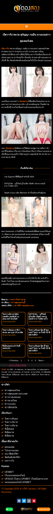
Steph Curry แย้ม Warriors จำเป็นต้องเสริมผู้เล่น (25, 193)
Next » (41, 360)
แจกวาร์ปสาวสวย (17, 299)
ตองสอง (32, 488)
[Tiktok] (29, 501)
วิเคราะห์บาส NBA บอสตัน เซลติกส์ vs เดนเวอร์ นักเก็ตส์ (10, 316)
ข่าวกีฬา (10, 370)
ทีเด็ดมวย (5, 377)
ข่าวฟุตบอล (19, 370)
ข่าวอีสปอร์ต (46, 372)
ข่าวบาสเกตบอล (14, 372)
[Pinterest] (34, 501)
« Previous (13, 360)
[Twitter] (24, 501)
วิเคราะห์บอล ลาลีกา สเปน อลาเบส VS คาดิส (12, 331)
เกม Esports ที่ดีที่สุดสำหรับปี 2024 (19, 177)
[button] (26, 26)
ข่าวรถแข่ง (26, 372)
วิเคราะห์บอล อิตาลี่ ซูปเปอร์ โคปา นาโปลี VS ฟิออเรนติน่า (39, 332)
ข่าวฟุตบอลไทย (30, 370)
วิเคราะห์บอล (6, 375)
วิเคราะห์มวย (44, 375)
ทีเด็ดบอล (15, 375)
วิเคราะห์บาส (25, 375)
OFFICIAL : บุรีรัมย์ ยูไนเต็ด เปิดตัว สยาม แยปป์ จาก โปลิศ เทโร (38, 316)
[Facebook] (19, 501)
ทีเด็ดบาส (35, 375)
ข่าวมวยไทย (35, 372)
